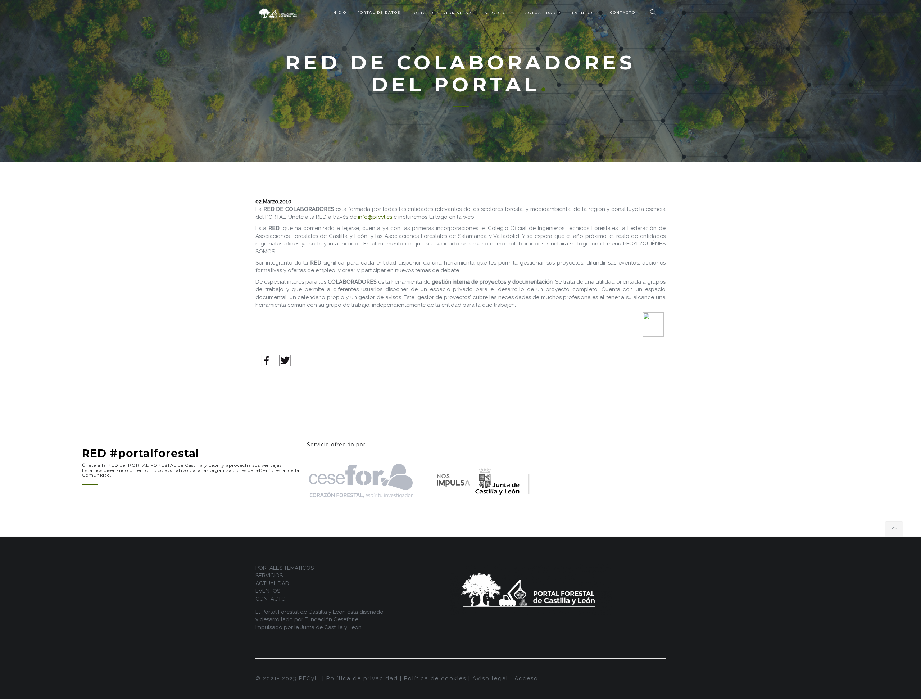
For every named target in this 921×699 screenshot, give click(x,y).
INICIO (338, 12)
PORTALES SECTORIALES (439, 13)
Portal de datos (378, 12)
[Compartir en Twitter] (285, 360)
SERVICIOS (497, 13)
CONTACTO (622, 12)
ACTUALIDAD (540, 13)
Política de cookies (435, 678)
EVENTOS (583, 13)
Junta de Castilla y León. (331, 627)
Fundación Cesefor (329, 619)
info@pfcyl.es (375, 217)
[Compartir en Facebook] (266, 360)
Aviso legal (490, 678)
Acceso (526, 678)
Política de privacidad (362, 678)
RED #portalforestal (140, 453)
